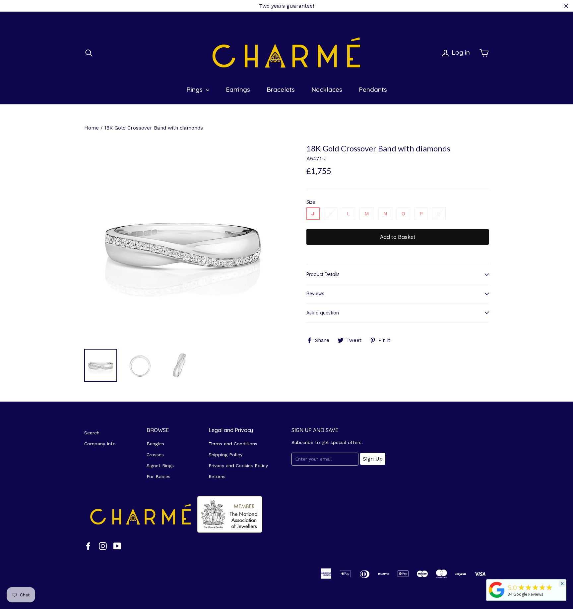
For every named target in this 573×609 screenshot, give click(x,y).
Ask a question (322, 313)
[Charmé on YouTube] (117, 546)
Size (310, 202)
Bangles (155, 443)
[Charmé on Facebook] (88, 546)
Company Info (100, 443)
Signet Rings (160, 465)
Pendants (373, 89)
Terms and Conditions (233, 443)
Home (91, 128)
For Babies (158, 476)
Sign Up (373, 459)
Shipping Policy (225, 454)
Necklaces (326, 89)
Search (91, 432)
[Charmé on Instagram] (103, 546)
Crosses (155, 454)
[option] (183, 243)
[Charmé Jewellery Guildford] (496, 597)
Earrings (238, 89)
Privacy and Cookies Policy (238, 465)
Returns (217, 476)
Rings (195, 89)
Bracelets (281, 89)
